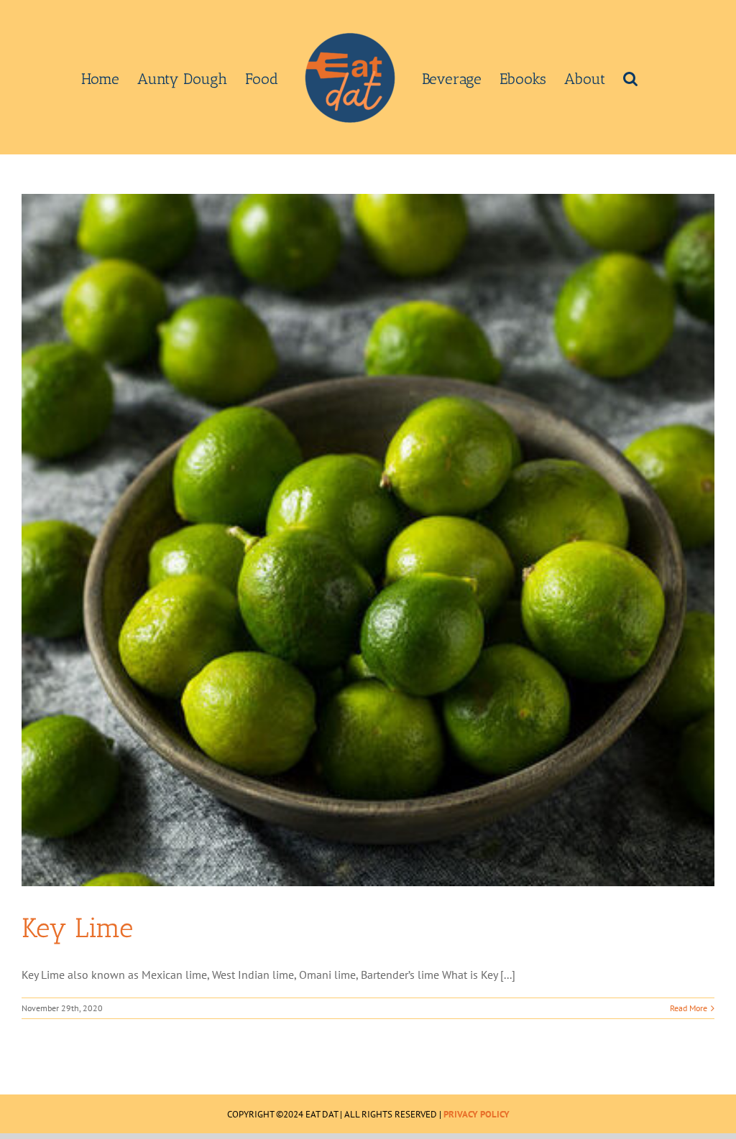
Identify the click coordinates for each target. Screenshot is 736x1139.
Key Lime (77, 927)
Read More (688, 1008)
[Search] (630, 77)
